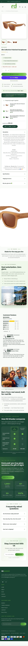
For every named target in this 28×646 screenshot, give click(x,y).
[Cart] (25, 6)
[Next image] (24, 26)
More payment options (14, 80)
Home (2, 11)
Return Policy (4, 612)
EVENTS (3, 594)
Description (5, 132)
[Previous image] (3, 26)
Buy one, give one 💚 (7, 183)
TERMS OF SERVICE (5, 605)
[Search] (19, 6)
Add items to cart (10, 126)
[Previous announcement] (1, 1)
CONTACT (3, 596)
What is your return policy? (10, 524)
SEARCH (3, 603)
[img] (14, 295)
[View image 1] (4, 42)
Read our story (8, 477)
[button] (6, 321)
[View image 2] (9, 42)
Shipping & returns (7, 178)
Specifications (6, 174)
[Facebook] (6, 581)
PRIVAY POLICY (4, 607)
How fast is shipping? (8, 529)
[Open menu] (2, 6)
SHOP (2, 591)
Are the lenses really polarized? (11, 513)
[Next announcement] (26, 1)
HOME (2, 587)
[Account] (22, 6)
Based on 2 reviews (7, 318)
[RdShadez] (14, 6)
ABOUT (2, 589)
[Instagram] (2, 581)
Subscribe (19, 554)
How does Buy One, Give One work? (12, 519)
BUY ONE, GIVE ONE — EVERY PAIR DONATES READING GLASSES (14, 1)
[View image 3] (15, 42)
